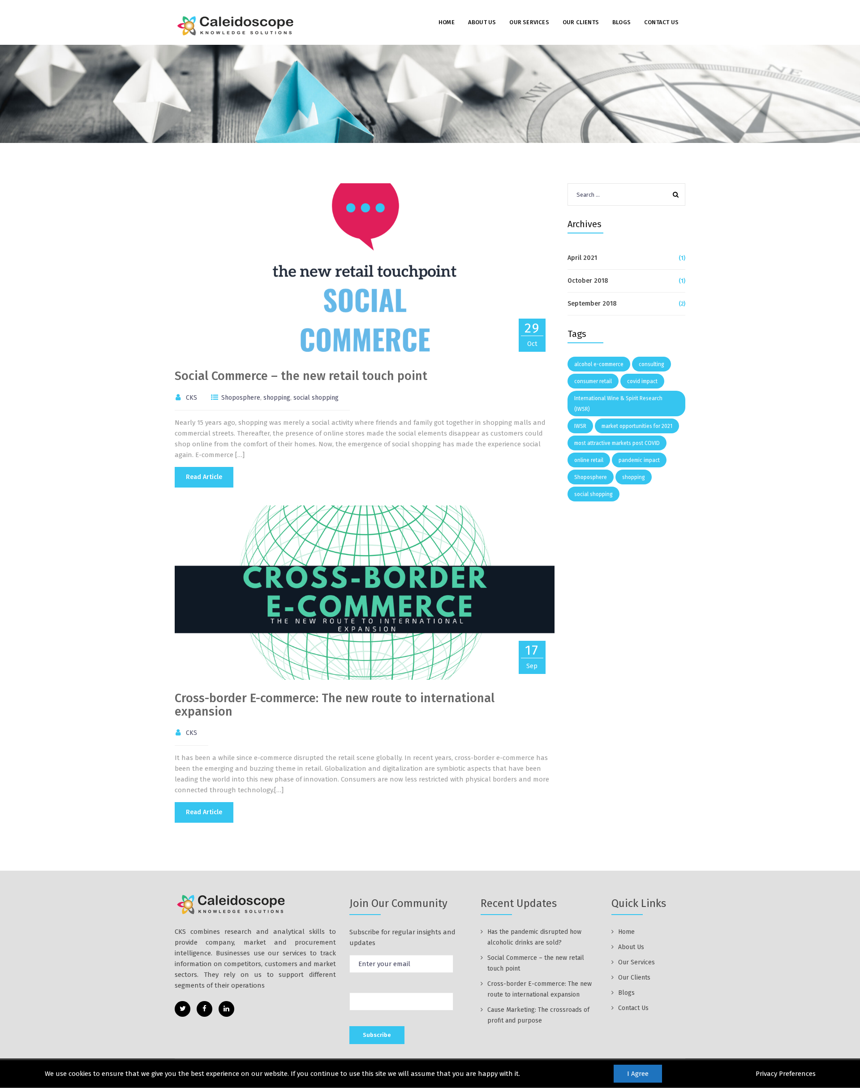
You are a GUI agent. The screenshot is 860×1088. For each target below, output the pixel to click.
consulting (651, 364)
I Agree (638, 1074)
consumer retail (593, 381)
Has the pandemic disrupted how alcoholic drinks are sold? (534, 937)
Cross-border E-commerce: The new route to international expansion (334, 705)
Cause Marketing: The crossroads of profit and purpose (538, 1015)
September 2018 (592, 303)
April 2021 (582, 258)
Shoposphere (240, 398)
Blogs (621, 22)
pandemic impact (639, 460)
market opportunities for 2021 (637, 426)
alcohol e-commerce (599, 364)
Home (447, 22)
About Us (482, 22)
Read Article (204, 477)
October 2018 (588, 281)
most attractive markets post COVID (617, 443)
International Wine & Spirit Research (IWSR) (618, 403)
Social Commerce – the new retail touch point (301, 376)
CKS (191, 398)
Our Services (529, 22)
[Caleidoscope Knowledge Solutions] (236, 25)
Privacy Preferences (786, 1074)
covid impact (642, 381)
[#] (182, 1009)
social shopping (316, 398)
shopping (276, 398)
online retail (588, 460)
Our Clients (581, 22)
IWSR (580, 426)
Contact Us (661, 22)
